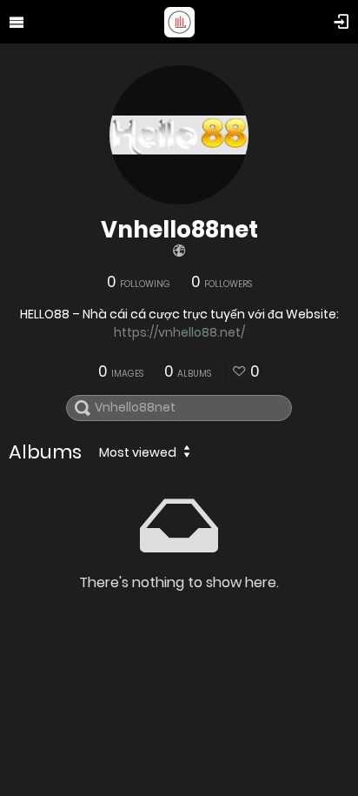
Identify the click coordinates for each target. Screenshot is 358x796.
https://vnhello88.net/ (179, 332)
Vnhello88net (179, 229)
